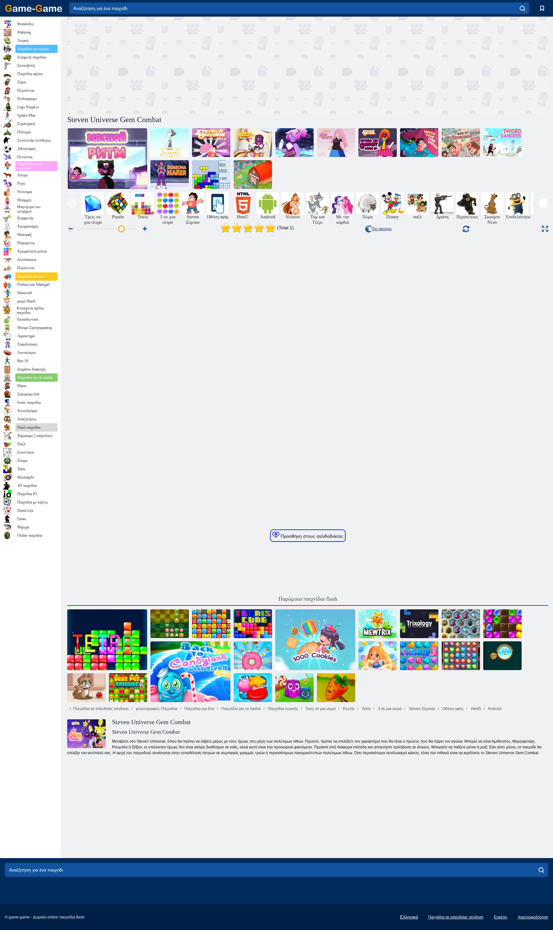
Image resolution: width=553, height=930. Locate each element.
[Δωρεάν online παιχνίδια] (33, 8)
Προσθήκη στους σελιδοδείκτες (311, 536)
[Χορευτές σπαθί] (502, 142)
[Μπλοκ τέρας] (211, 623)
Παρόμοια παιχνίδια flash (307, 599)
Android (494, 709)
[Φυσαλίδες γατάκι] (86, 687)
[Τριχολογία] (419, 623)
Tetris (366, 709)
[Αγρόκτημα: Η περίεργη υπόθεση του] (336, 687)
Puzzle (348, 709)
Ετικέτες (501, 917)
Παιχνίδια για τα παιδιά (240, 709)
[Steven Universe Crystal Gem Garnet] (377, 142)
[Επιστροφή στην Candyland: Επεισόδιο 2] (502, 623)
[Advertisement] (187, 65)
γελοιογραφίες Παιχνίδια (156, 709)
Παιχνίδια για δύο (198, 709)
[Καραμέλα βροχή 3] (419, 655)
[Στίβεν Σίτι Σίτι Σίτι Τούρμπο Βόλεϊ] (461, 142)
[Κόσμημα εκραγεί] (502, 655)
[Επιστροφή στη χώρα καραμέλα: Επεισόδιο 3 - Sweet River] (190, 671)
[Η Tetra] (107, 639)
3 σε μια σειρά (389, 709)
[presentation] (71, 203)
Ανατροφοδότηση (533, 917)
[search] (522, 8)
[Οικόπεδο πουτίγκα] (294, 687)
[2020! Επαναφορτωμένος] (253, 174)
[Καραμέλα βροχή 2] (253, 687)
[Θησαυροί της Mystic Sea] (461, 623)
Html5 (475, 709)
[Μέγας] (377, 623)
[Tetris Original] (211, 174)
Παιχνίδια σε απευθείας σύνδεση (101, 709)
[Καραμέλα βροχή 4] (377, 655)
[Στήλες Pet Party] (169, 623)
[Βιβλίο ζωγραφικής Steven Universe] (253, 142)
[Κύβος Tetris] (253, 623)
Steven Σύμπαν (421, 709)
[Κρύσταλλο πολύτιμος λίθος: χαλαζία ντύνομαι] (336, 142)
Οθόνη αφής (452, 709)
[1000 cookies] (315, 639)
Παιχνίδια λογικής (282, 709)
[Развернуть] (545, 229)
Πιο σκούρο (382, 229)
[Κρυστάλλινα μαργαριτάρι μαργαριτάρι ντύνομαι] (169, 142)
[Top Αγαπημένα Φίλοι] (128, 687)
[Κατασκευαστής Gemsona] (169, 174)
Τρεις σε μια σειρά (320, 709)
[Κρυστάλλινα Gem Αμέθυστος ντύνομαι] (294, 142)
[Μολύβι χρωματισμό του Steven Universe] (211, 142)
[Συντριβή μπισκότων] (253, 655)
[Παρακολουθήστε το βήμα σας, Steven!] (419, 142)
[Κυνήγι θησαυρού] (461, 655)
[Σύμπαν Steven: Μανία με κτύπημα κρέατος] (107, 158)
